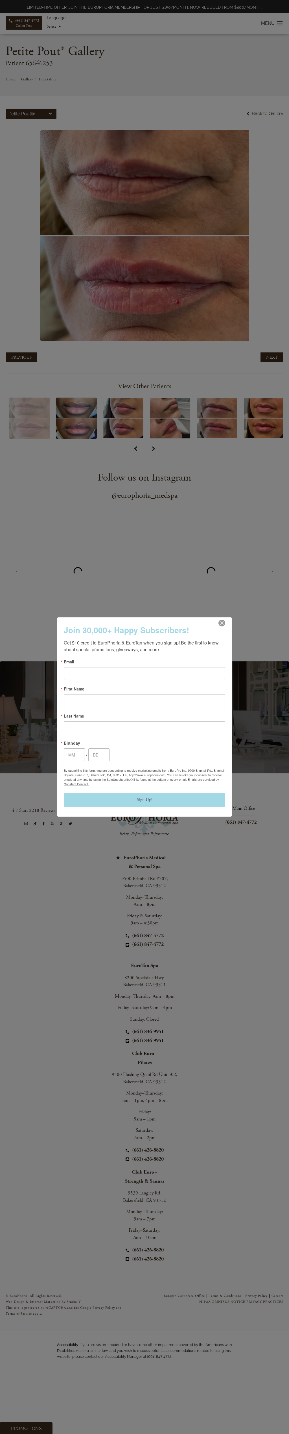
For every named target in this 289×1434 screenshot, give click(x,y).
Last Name (74, 716)
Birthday (72, 743)
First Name (74, 689)
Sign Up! (144, 800)
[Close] (221, 623)
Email (69, 662)
